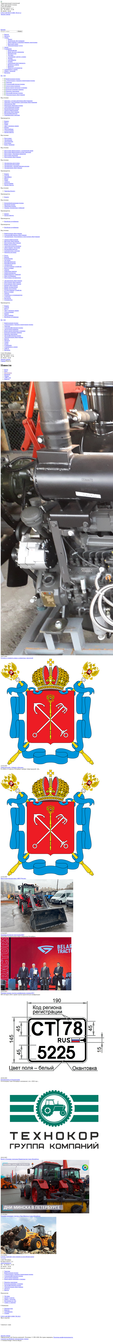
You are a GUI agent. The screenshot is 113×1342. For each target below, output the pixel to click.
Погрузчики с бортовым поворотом (15, 154)
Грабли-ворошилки (10, 273)
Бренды (6, 34)
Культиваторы (8, 258)
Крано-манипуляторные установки (14, 1279)
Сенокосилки (8, 265)
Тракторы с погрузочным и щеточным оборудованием (20, 102)
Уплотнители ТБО (9, 104)
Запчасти (7, 36)
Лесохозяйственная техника (12, 1285)
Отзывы (10, 61)
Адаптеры (7, 296)
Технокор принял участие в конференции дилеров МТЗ (17, 993)
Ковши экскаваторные (11, 287)
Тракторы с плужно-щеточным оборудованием (18, 101)
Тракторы (7, 1271)
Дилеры (10, 58)
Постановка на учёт (10, 1301)
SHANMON (8, 177)
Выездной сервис (13, 44)
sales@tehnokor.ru (6, 1263)
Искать (20, 31)
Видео (6, 369)
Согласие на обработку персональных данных (15, 1339)
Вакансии (11, 66)
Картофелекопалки (10, 262)
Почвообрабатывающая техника (14, 203)
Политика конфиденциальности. (63, 1337)
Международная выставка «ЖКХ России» (13, 878)
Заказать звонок (5, 14)
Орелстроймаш (8, 129)
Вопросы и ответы (13, 64)
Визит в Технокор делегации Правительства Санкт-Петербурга (20, 1159)
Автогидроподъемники (11, 1277)
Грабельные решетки (10, 271)
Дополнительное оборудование (13, 1287)
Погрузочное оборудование (12, 157)
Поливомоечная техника (11, 108)
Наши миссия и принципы (16, 52)
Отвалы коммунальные (11, 110)
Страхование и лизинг (11, 69)
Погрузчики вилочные (11, 155)
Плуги (6, 255)
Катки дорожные (9, 144)
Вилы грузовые (9, 268)
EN (5, 75)
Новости (6, 379)
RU (2, 75)
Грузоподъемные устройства (12, 266)
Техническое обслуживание (16, 41)
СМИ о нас (7, 377)
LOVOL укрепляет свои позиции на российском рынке (17, 1256)
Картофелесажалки (10, 263)
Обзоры (6, 376)
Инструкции (8, 373)
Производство (12, 53)
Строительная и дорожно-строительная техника (18, 1274)
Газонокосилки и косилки (12, 115)
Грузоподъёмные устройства (12, 290)
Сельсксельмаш (9, 312)
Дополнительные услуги (15, 45)
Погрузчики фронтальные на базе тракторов (17, 152)
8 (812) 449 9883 (5, 1316)
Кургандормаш (8, 183)
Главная (3, 361)
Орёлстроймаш (8, 315)
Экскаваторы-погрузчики (12, 163)
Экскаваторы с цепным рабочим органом (16, 166)
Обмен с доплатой (9, 71)
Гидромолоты (8, 300)
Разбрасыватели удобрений (12, 274)
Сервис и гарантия (10, 1302)
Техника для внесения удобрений (14, 208)
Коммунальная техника (11, 1273)
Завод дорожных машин (11, 126)
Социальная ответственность (16, 63)
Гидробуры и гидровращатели (13, 295)
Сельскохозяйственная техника (13, 1276)
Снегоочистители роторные (12, 246)
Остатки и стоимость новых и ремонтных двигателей (17, 658)
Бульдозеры (7, 143)
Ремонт (10, 39)
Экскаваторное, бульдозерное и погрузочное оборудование (22, 236)
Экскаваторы (8, 140)
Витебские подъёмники (11, 221)
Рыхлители (7, 298)
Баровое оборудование (11, 285)
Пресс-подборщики (10, 276)
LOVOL (6, 175)
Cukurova (7, 182)
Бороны (6, 257)
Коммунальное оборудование (13, 233)
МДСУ (6, 122)
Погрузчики (8, 138)
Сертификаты (12, 60)
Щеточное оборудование (11, 112)
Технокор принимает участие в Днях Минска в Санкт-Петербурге (20, 1216)
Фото (5, 371)
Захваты (6, 269)
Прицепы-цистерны (10, 252)
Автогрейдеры (8, 141)
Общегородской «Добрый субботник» (12, 767)
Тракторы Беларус (9, 191)
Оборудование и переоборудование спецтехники (22, 42)
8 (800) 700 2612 (15, 1316)
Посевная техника (9, 204)
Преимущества (12, 50)
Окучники (7, 260)
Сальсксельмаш (9, 130)
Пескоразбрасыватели (10, 113)
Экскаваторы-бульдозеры (11, 164)
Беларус (6, 121)
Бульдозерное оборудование (12, 284)
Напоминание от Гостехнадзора (10, 1079)
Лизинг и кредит (9, 1297)
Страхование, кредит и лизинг (17, 56)
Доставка (10, 55)
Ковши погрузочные (10, 244)
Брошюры (7, 374)
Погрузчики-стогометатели (12, 277)
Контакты (7, 72)
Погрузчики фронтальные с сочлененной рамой (18, 150)
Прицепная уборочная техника (13, 105)
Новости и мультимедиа (15, 68)
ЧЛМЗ (6, 124)
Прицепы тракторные (10, 1282)
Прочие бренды (9, 132)
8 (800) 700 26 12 (16, 13)
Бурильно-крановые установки (13, 1284)
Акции (6, 47)
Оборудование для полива (12, 247)
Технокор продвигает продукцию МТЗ (12, 935)
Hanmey (6, 127)
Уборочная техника (10, 206)
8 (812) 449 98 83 (6, 13)
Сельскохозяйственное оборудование (15, 235)
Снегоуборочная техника (11, 107)
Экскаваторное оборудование (13, 168)
